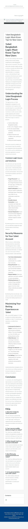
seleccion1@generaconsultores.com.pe (14, 6)
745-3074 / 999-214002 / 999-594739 (14, 20)
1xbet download (17, 253)
